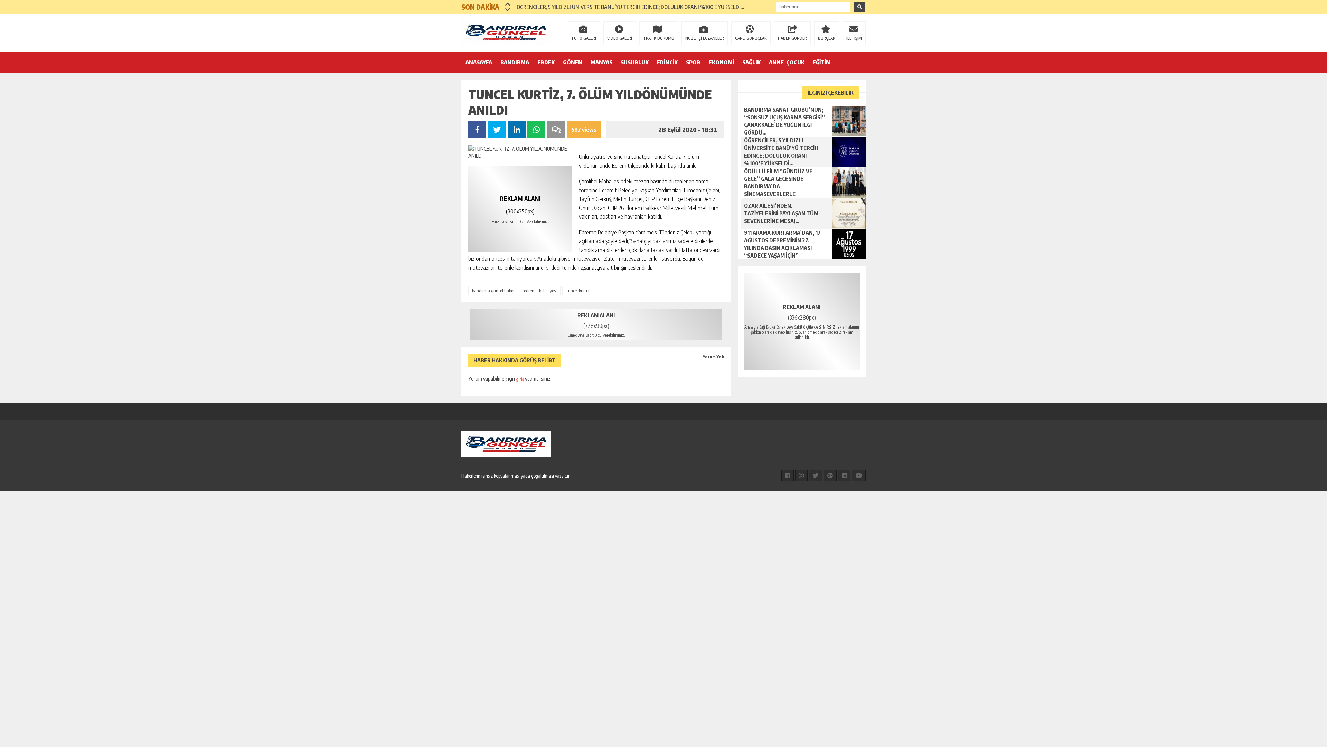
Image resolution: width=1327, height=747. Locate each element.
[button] (507, 4)
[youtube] (859, 475)
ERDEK (546, 62)
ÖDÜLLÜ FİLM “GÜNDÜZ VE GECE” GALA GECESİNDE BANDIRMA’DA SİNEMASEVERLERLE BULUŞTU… (631, 6)
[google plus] (830, 475)
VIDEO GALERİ (619, 38)
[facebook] (787, 475)
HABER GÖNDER (792, 38)
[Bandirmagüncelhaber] (506, 32)
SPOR (693, 62)
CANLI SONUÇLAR (751, 38)
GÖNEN (572, 62)
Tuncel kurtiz (577, 290)
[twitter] (815, 475)
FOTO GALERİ (584, 38)
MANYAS (601, 62)
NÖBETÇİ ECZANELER (704, 38)
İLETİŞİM (854, 38)
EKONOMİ (721, 62)
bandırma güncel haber (493, 290)
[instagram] (801, 475)
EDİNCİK (667, 62)
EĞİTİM (822, 62)
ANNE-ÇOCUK (786, 62)
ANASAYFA (478, 62)
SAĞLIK (751, 62)
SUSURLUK (635, 62)
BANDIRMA (514, 62)
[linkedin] (844, 475)
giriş (520, 379)
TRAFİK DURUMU (658, 38)
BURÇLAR (826, 38)
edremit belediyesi (540, 290)
